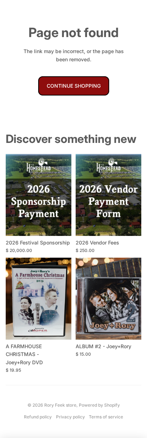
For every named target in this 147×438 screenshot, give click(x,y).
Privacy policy (70, 416)
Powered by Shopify (99, 405)
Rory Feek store (60, 405)
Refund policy (38, 416)
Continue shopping (74, 86)
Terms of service (106, 416)
